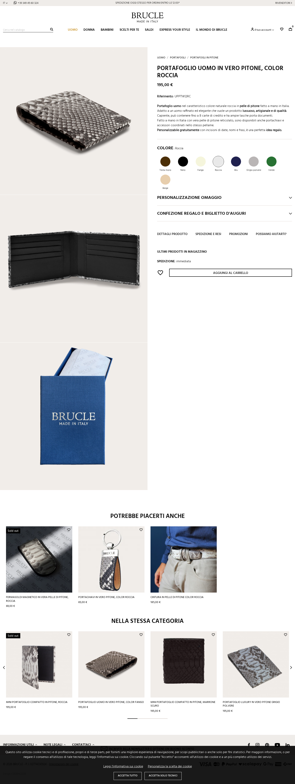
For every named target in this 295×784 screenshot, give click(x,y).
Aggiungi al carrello (230, 273)
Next (291, 667)
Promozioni (238, 234)
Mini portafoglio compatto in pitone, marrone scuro (183, 704)
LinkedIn (288, 745)
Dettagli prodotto (172, 234)
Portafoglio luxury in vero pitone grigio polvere (251, 704)
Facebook (249, 745)
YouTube (277, 745)
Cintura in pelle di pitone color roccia (177, 597)
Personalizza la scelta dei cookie (170, 766)
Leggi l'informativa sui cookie (123, 766)
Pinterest (267, 745)
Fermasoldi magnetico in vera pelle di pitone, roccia (37, 599)
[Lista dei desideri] (281, 29)
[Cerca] (51, 29)
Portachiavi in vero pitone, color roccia (106, 597)
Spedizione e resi (208, 234)
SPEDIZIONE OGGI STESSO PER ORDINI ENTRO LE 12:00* (147, 3)
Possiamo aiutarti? (271, 234)
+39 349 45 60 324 (28, 3)
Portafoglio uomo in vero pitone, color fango (111, 702)
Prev (4, 667)
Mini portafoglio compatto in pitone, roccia (36, 702)
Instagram (257, 745)
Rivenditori (282, 3)
